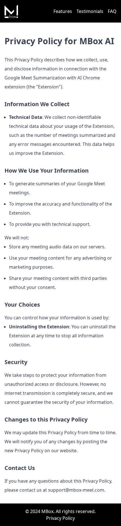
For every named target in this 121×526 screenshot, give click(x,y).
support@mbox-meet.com (76, 490)
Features (62, 11)
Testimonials (90, 11)
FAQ (112, 11)
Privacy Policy (60, 518)
